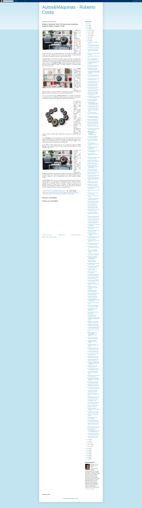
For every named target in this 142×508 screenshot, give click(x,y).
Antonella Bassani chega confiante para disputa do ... (93, 117)
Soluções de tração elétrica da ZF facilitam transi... (93, 151)
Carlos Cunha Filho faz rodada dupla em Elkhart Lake (93, 219)
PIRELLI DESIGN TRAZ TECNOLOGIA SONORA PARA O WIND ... (92, 166)
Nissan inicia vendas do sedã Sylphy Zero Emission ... (93, 82)
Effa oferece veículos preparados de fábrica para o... (93, 125)
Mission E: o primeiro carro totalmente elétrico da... (92, 406)
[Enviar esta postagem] (67, 190)
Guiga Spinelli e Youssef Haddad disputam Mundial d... (93, 247)
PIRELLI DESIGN (49, 193)
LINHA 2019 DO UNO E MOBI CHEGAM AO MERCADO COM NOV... (93, 363)
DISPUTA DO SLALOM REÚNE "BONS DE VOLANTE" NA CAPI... (93, 318)
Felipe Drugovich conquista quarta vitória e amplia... (92, 437)
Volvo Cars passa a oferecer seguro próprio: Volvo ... (93, 88)
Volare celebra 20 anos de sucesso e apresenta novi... (93, 421)
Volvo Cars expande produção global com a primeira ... (93, 217)
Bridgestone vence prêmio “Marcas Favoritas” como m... (92, 50)
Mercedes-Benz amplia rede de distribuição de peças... (93, 275)
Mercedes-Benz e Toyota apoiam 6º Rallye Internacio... (92, 309)
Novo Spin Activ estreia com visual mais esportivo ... (92, 137)
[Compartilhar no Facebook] (74, 191)
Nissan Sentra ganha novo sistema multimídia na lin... (93, 59)
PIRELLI (44, 193)
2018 (87, 28)
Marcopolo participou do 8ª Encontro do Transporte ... (93, 120)
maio (88, 439)
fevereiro (89, 444)
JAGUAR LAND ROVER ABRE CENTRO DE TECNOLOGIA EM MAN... (93, 72)
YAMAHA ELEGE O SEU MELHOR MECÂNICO (92, 291)
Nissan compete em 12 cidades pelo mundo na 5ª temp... (93, 345)
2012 (87, 457)
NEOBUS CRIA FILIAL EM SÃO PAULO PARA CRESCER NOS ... (93, 179)
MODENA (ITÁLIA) (74, 192)
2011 (87, 458)
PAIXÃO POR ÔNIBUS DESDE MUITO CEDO (93, 188)
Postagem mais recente (47, 234)
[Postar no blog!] (71, 191)
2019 (87, 27)
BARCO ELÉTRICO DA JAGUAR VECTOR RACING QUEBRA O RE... (93, 300)
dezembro (89, 30)
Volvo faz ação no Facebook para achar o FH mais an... (93, 254)
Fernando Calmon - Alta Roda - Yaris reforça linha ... (93, 354)
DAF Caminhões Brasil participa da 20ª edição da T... (93, 113)
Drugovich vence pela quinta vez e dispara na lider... (93, 403)
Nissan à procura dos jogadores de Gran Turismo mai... (93, 240)
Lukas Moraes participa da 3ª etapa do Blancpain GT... (93, 222)
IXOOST (69, 192)
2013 (87, 455)
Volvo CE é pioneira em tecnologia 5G (92, 272)
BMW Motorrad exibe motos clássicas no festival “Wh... (93, 357)
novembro (89, 32)
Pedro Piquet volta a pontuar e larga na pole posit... (93, 176)
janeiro (88, 446)
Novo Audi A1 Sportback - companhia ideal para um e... (93, 213)
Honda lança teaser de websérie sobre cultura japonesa (92, 287)
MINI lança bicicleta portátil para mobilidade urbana (92, 382)
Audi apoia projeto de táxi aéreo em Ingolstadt (92, 205)
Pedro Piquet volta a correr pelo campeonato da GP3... (93, 202)
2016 (87, 450)
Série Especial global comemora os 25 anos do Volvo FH (93, 234)
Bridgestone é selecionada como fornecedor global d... (93, 322)
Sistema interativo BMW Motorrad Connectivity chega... (92, 251)
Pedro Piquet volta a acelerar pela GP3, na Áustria (93, 66)
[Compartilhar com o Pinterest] (75, 191)
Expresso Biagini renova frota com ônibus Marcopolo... (93, 244)
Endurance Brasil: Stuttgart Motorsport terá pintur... (92, 69)
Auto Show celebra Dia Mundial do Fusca (92, 315)
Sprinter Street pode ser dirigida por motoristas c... (93, 297)
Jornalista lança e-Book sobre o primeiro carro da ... (93, 231)
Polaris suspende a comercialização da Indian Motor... (93, 144)
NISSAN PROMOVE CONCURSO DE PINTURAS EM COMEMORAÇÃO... (93, 430)
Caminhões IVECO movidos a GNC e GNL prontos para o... (93, 424)
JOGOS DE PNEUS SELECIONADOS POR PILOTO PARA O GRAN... (92, 103)
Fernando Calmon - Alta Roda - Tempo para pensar (93, 210)
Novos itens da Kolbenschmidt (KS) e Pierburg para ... (93, 129)
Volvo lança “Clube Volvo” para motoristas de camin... (93, 158)
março (88, 443)
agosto (88, 37)
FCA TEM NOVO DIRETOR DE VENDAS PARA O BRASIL (93, 328)
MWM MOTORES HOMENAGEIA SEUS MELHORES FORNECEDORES (92, 133)
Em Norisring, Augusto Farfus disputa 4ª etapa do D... (93, 199)
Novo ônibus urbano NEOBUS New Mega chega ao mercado (93, 62)
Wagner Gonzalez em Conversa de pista (91, 261)
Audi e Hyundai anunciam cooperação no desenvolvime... (92, 148)
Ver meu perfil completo (90, 488)
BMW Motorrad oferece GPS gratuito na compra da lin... (93, 325)
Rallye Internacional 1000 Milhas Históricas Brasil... (92, 207)
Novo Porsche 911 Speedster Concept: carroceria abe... (93, 412)
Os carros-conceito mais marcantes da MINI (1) (92, 100)
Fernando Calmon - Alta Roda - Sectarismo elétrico (93, 79)
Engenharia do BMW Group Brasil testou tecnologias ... (93, 123)
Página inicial (61, 234)
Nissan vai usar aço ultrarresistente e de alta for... (92, 154)
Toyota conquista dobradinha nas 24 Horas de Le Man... (93, 281)
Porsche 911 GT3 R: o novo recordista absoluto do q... (93, 351)
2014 (87, 453)
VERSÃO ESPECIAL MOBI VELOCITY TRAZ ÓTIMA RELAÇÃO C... (92, 93)
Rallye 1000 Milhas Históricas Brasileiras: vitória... (93, 173)
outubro (89, 33)
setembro (89, 35)
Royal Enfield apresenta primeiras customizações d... (93, 161)
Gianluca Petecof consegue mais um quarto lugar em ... (93, 306)
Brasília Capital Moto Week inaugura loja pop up (92, 85)
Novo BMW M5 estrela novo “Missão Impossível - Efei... (93, 349)
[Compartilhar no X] (72, 191)
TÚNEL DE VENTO (71, 193)
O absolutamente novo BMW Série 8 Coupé (93, 228)
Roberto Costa (95, 464)
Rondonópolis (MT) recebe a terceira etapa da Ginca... (93, 107)
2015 (87, 452)
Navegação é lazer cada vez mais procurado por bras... (93, 434)
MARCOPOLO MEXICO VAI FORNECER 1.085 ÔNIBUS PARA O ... (93, 379)
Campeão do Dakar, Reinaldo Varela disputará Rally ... (93, 397)
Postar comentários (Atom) (51, 237)
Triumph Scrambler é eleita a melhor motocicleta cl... (93, 278)
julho (88, 39)
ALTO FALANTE (50, 192)
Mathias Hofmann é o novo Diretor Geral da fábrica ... (93, 182)
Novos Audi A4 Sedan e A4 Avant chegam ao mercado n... (93, 76)
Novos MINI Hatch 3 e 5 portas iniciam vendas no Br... (93, 237)
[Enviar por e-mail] (70, 191)
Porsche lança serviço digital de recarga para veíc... (93, 267)
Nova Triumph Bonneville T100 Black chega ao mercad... (93, 427)
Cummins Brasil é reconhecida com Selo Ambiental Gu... (93, 97)
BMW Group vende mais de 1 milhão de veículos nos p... (93, 385)
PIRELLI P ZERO (56, 193)
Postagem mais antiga (75, 234)
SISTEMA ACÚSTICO (63, 193)
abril (88, 441)
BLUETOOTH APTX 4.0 (58, 192)
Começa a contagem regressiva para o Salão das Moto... (93, 284)
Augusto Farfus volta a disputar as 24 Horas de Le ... (93, 376)
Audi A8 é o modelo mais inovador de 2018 (92, 366)
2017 (87, 448)
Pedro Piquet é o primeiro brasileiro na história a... (92, 170)
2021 (87, 23)
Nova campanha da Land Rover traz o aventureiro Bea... (92, 372)
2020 (87, 25)
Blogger (76, 498)
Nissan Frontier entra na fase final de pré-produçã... (93, 294)
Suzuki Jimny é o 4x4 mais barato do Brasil (92, 193)
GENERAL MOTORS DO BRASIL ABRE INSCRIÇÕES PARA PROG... (92, 334)
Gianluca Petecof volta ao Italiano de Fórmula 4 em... (93, 338)
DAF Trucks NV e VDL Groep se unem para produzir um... (93, 388)
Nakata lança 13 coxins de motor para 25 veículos (92, 185)
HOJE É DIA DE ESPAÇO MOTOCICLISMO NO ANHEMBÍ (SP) (92, 257)
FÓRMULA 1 (65, 192)
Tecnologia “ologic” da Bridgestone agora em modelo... (92, 341)
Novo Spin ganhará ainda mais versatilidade (93, 225)
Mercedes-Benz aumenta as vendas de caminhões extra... (93, 109)
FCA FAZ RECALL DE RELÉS (93, 47)
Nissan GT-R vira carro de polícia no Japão (92, 269)
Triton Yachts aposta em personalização (92, 418)
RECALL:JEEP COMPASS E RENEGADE (93, 313)
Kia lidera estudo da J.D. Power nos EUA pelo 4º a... (93, 163)
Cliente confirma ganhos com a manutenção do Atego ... (93, 90)
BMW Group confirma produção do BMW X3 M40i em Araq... (93, 409)
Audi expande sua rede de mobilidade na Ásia (92, 400)
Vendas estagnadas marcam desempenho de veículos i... (93, 369)
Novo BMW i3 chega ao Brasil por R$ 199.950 (93, 264)
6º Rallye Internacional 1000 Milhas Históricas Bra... (93, 360)
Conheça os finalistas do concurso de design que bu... (92, 140)
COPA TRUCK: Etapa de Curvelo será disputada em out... (93, 394)
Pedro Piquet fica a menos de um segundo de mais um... (93, 45)
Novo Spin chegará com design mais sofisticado (92, 391)
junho (88, 40)
